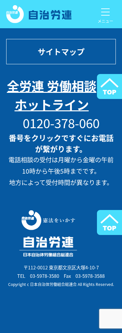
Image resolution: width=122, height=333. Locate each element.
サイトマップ (61, 51)
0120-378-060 (61, 123)
